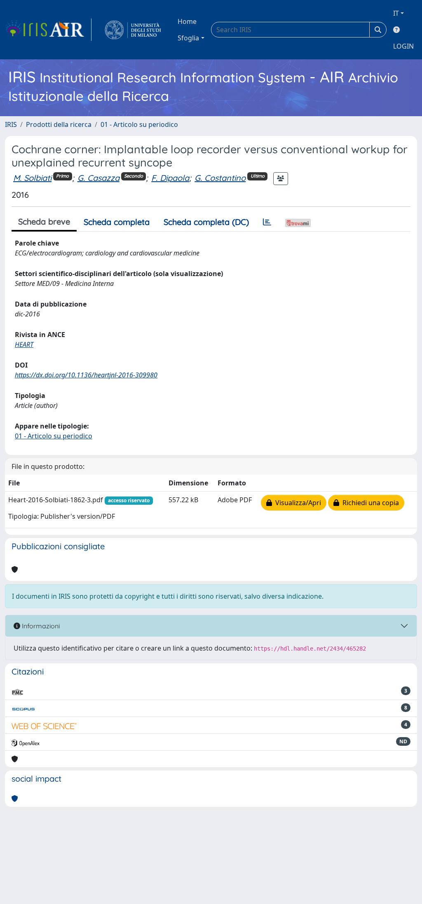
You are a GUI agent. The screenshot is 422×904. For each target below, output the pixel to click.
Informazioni (40, 626)
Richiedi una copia (369, 502)
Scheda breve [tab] (44, 221)
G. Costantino (220, 178)
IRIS (11, 124)
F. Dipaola (170, 178)
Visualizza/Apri (296, 502)
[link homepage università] (133, 30)
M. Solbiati (32, 178)
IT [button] (396, 13)
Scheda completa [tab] (117, 222)
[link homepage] (48, 30)
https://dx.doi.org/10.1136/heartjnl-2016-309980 (86, 374)
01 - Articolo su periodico (139, 124)
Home (187, 21)
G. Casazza (98, 178)
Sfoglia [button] (188, 37)
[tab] (267, 222)
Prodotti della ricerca (58, 124)
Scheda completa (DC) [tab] (206, 222)
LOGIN (403, 46)
